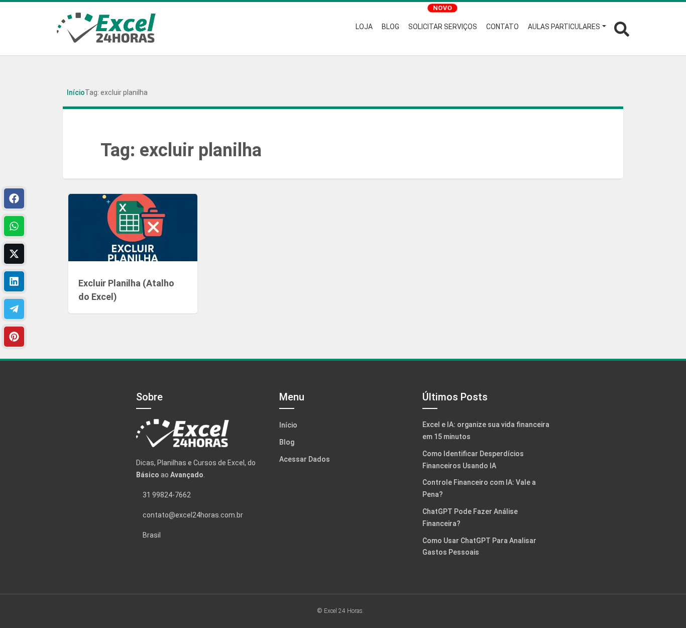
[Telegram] (14, 309)
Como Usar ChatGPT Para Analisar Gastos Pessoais (479, 547)
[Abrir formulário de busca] (621, 28)
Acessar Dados (304, 459)
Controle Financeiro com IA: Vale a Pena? (479, 488)
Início (76, 92)
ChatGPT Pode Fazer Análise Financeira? (470, 517)
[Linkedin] (14, 281)
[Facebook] (14, 198)
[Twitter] (14, 254)
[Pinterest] (14, 337)
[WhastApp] (14, 226)
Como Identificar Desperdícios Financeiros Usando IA (473, 460)
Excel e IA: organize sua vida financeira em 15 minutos (485, 431)
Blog (286, 442)
